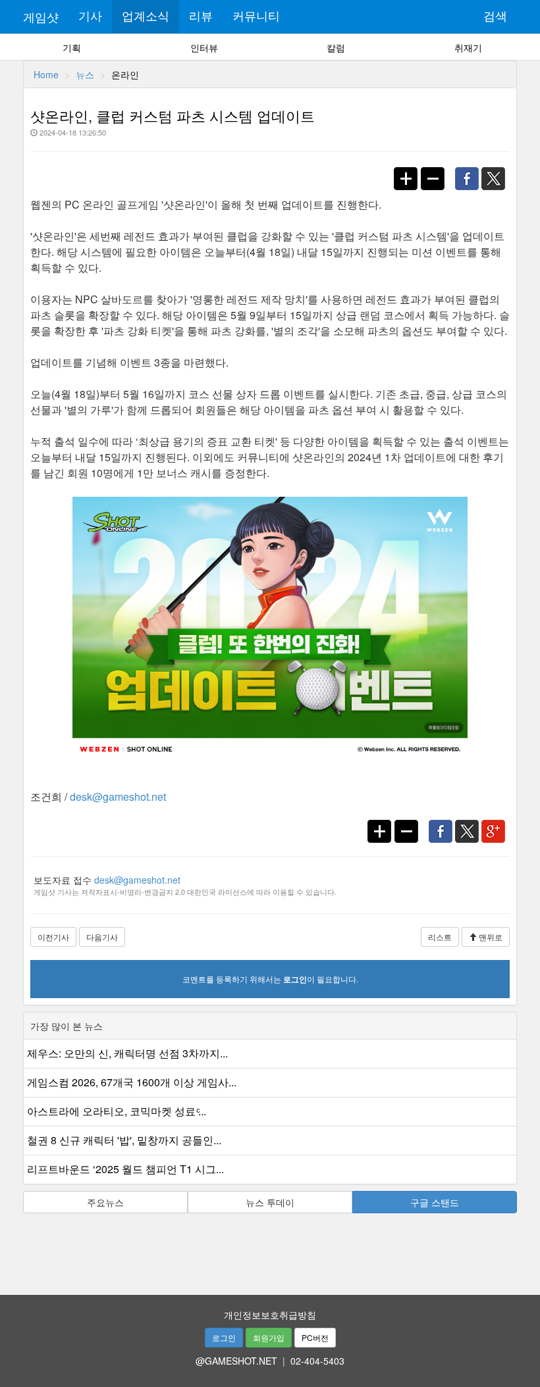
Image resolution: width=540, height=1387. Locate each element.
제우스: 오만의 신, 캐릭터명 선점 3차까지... (127, 1053)
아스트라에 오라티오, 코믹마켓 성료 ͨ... (116, 1111)
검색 (495, 16)
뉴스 (85, 74)
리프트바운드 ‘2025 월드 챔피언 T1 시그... (125, 1168)
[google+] (496, 824)
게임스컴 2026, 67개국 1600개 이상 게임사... (131, 1082)
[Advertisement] (270, 1249)
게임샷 (41, 16)
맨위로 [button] (489, 936)
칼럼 (336, 47)
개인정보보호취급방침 (270, 1314)
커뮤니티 (256, 16)
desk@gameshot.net (118, 796)
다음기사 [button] (102, 936)
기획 (72, 47)
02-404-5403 (317, 1360)
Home (46, 74)
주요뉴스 (105, 1202)
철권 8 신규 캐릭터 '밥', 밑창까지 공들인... (124, 1139)
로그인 (224, 1337)
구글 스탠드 (434, 1202)
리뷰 (201, 16)
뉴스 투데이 (270, 1202)
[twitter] (497, 171)
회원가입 (268, 1337)
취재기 (468, 47)
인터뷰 (204, 47)
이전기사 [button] (53, 936)
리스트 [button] (440, 936)
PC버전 (315, 1337)
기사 (90, 16)
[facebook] (470, 171)
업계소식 (145, 16)
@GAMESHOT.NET (236, 1360)
